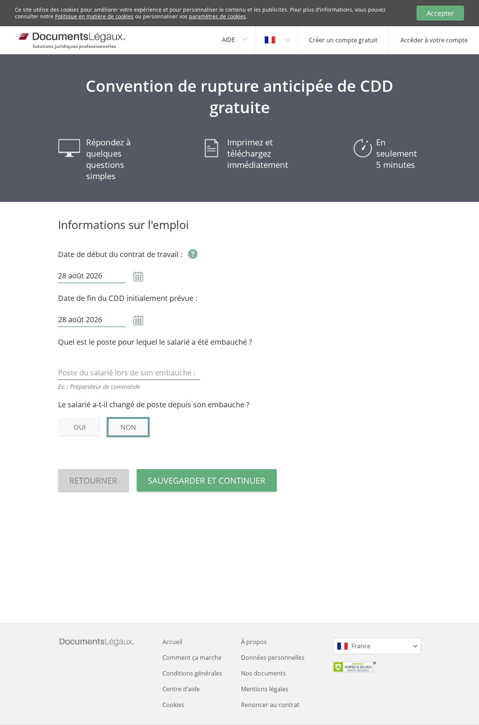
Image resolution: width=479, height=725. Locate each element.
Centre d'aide (181, 689)
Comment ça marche (192, 657)
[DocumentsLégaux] (76, 34)
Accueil (172, 642)
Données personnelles (273, 657)
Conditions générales (192, 673)
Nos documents (263, 673)
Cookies (173, 705)
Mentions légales (265, 689)
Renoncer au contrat (270, 705)
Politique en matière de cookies (94, 16)
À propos (254, 642)
